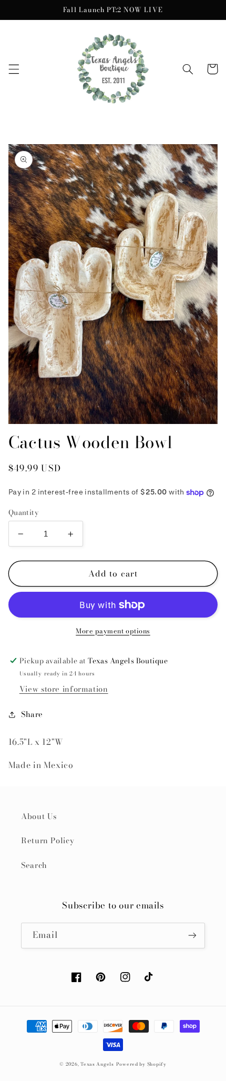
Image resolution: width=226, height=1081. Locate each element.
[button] (14, 69)
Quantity (23, 512)
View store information (63, 689)
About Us (39, 816)
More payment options (113, 631)
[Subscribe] (192, 935)
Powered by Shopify (141, 1064)
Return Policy (47, 840)
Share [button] (32, 714)
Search (34, 865)
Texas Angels (97, 1064)
